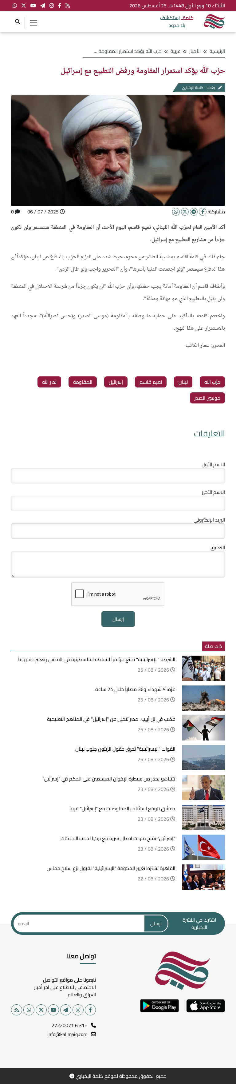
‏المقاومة (82, 382)
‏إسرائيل (116, 382)
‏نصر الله (49, 382)
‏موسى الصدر (207, 398)
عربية (175, 51)
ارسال (156, 923)
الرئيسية (217, 51)
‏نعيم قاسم (151, 382)
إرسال (118, 619)
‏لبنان (183, 382)
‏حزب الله (212, 382)
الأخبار (195, 51)
